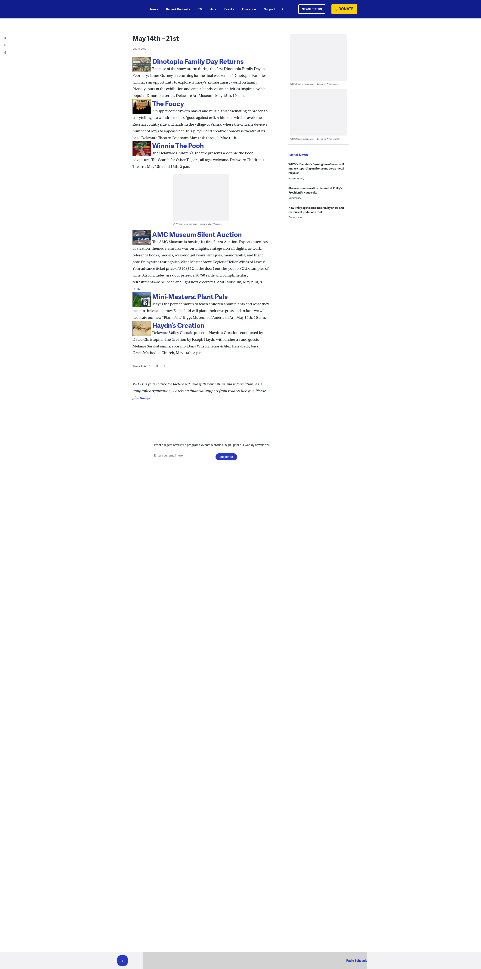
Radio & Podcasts (178, 9)
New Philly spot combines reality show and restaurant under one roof (316, 210)
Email (164, 365)
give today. (141, 397)
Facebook (149, 365)
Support (269, 9)
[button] (122, 960)
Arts (213, 9)
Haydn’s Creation (178, 325)
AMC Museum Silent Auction (197, 234)
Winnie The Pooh (178, 145)
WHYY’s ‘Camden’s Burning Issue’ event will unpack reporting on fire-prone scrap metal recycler (316, 168)
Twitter (157, 365)
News (154, 9)
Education (249, 9)
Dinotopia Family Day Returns (198, 61)
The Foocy (168, 103)
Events (229, 9)
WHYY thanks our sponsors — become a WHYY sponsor (197, 223)
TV (200, 9)
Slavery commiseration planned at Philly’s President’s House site (315, 190)
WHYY (127, 9)
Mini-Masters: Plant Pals (190, 296)
